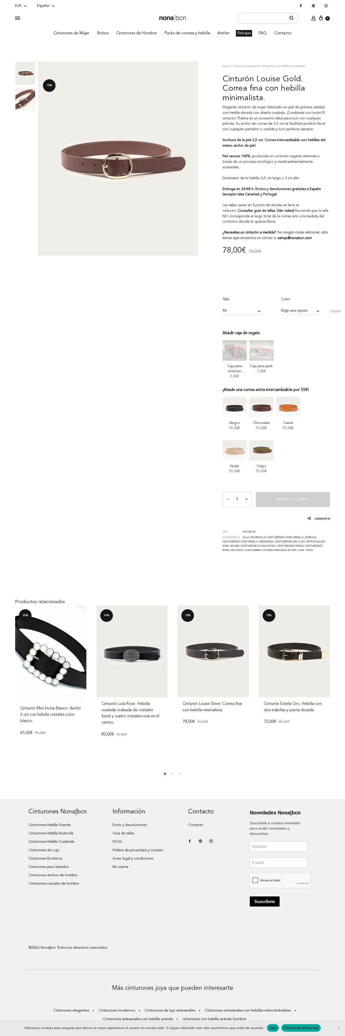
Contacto (282, 33)
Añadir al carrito (293, 499)
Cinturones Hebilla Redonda (51, 833)
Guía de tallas (123, 833)
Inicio (226, 66)
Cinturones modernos (117, 1011)
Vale (272, 1028)
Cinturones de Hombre (136, 33)
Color (285, 299)
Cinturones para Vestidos (49, 867)
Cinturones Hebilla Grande (50, 825)
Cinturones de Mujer (71, 33)
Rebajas (244, 33)
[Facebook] (301, 6)
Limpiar (335, 311)
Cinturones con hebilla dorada (291, 537)
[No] (338, 1028)
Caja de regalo (254, 537)
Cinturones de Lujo (44, 850)
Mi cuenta (120, 867)
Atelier (223, 33)
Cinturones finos (290, 546)
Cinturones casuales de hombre (54, 883)
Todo (309, 550)
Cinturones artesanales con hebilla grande (138, 1019)
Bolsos (103, 33)
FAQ (262, 33)
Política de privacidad (301, 1028)
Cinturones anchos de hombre (53, 875)
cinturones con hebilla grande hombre (214, 1019)
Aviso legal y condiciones (133, 858)
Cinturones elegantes (258, 546)
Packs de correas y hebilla (187, 33)
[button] (164, 773)
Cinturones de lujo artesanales (170, 1011)
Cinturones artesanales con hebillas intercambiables (248, 1011)
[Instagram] (326, 6)
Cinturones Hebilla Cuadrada (51, 841)
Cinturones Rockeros (45, 858)
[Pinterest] (313, 6)
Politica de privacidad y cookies (138, 850)
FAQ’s (117, 841)
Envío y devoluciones (130, 825)
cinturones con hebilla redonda (248, 541)
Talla (226, 299)
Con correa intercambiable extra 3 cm (274, 550)
